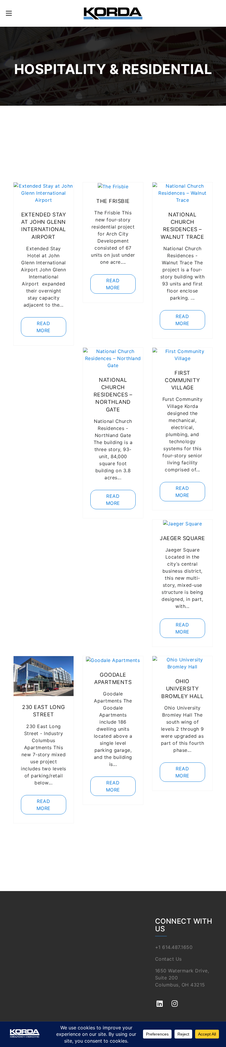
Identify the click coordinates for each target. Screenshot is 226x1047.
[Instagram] (175, 1000)
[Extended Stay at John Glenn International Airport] (44, 192)
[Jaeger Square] (182, 523)
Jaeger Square (182, 538)
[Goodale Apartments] (113, 660)
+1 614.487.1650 (174, 947)
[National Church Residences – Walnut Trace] (182, 192)
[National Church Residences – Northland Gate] (113, 358)
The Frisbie (113, 201)
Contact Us (168, 959)
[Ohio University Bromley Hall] (182, 663)
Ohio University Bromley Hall (182, 688)
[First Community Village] (182, 354)
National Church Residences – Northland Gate (113, 395)
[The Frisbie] (113, 186)
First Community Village (182, 380)
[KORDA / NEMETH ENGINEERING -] (113, 13)
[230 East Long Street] (44, 676)
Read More (43, 326)
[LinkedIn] (160, 1000)
